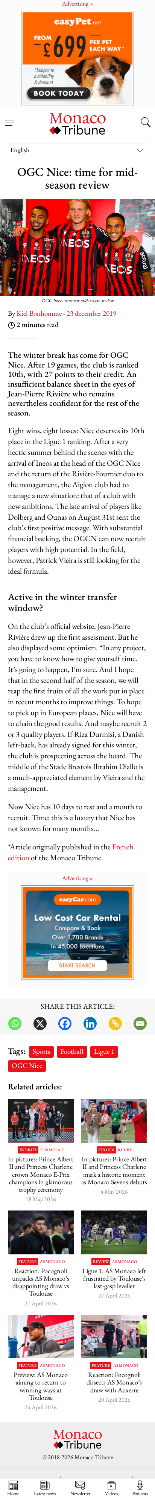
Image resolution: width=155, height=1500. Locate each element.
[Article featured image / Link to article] (41, 1232)
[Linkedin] (90, 1023)
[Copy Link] (115, 1023)
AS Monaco (52, 1261)
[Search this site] (145, 123)
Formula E (52, 1150)
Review (101, 1261)
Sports (41, 1051)
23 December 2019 (91, 313)
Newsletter (80, 1493)
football (72, 1051)
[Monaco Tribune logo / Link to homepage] (77, 122)
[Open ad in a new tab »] (77, 58)
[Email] (140, 1023)
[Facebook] (64, 1023)
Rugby (125, 1150)
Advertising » (77, 878)
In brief (28, 1150)
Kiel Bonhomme (39, 313)
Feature (27, 1261)
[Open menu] (9, 118)
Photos (106, 1150)
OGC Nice (27, 1065)
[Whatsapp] (14, 1023)
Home (13, 1493)
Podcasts (140, 1493)
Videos (111, 1493)
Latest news (45, 1493)
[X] (40, 1023)
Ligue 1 (104, 1051)
